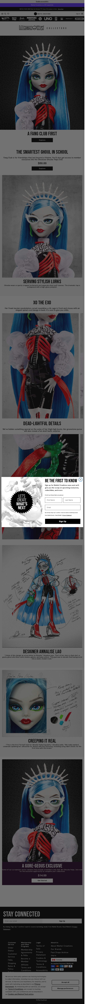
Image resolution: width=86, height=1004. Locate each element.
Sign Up (62, 521)
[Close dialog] (80, 479)
